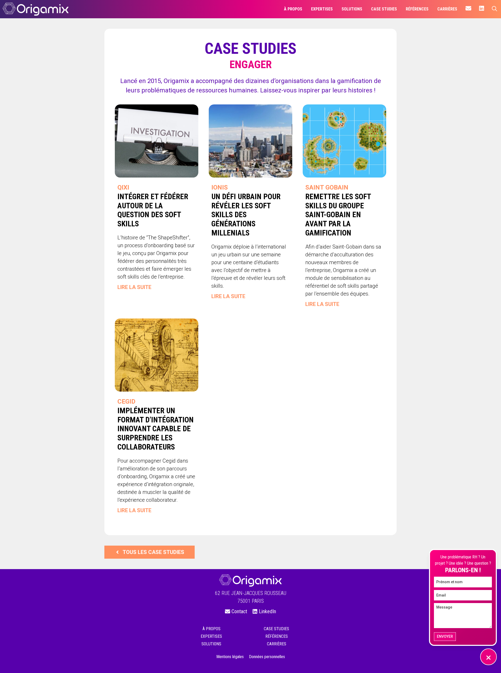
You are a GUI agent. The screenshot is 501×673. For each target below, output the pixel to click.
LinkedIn (267, 611)
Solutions (211, 643)
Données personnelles (267, 656)
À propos (211, 628)
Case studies (276, 628)
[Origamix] (36, 9)
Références (276, 636)
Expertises (211, 636)
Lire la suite (134, 287)
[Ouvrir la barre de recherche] (494, 9)
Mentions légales (230, 656)
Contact (239, 611)
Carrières (276, 643)
